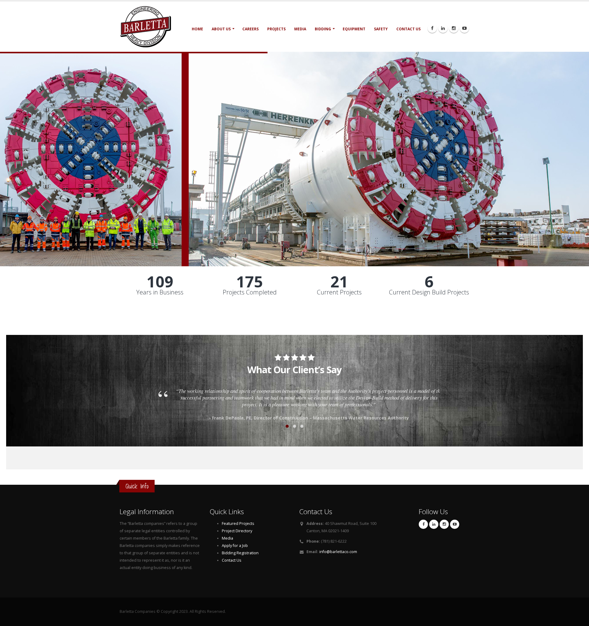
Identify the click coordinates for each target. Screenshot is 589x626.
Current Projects (339, 292)
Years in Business (159, 292)
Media (300, 29)
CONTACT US (408, 29)
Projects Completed (250, 292)
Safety (381, 29)
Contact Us (231, 560)
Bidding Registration (240, 553)
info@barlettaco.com (338, 551)
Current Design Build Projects (429, 292)
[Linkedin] (443, 28)
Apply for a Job (235, 545)
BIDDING (323, 29)
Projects (276, 29)
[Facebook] (432, 28)
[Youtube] (464, 28)
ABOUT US (221, 29)
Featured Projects (238, 523)
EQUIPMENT (354, 29)
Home (197, 29)
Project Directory (237, 530)
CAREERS (250, 29)
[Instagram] (453, 28)
